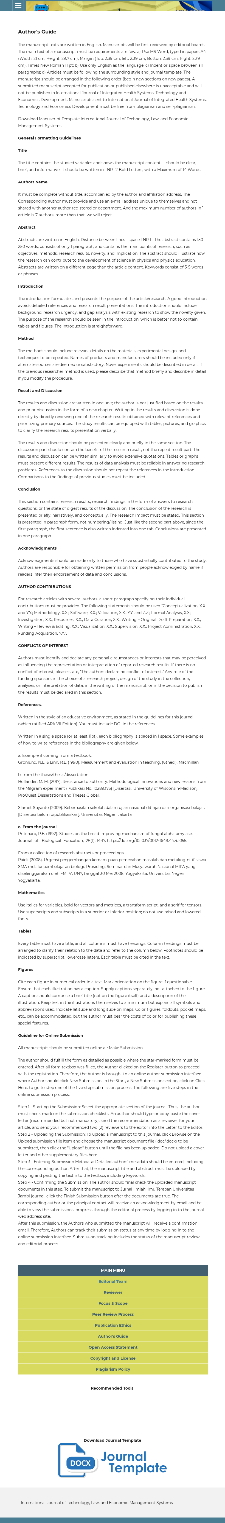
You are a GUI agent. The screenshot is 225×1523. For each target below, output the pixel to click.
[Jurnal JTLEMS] (112, 1476)
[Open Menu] (18, 5)
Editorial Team (113, 1281)
